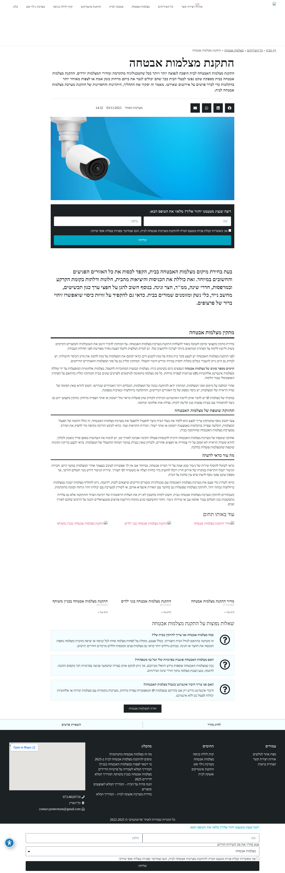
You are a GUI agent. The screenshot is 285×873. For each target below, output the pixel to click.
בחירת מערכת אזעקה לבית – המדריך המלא (124, 794)
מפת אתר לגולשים (264, 754)
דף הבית (271, 50)
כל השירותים (165, 6)
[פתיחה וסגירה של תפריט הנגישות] (9, 843)
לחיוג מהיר (214, 724)
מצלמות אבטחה (141, 6)
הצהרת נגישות (267, 764)
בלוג (15, 6)
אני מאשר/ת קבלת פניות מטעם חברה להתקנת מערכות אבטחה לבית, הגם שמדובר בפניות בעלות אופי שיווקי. (159, 231)
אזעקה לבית (116, 6)
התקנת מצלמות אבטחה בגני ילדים (146, 601)
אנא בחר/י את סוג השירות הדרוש (238, 844)
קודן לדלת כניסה (63, 6)
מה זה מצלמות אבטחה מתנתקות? (130, 754)
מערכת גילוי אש (35, 6)
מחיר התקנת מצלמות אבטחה (212, 601)
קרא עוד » (229, 612)
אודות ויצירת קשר (192, 6)
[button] (229, 108)
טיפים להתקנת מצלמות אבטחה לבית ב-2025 (123, 759)
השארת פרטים (71, 724)
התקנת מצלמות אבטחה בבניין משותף (80, 601)
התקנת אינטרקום (91, 6)
